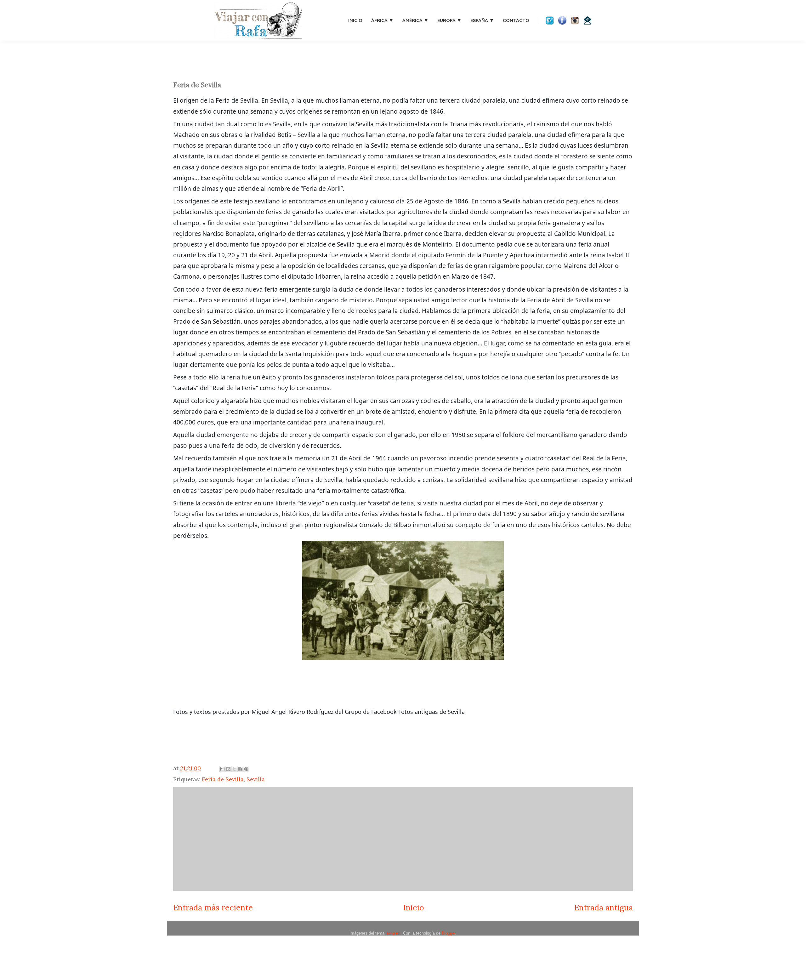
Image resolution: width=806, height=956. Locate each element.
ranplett (393, 933)
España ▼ (482, 20)
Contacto (516, 20)
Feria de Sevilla (223, 779)
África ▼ (382, 20)
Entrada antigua (603, 907)
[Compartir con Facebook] (240, 769)
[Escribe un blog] (228, 769)
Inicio (355, 20)
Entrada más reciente (213, 907)
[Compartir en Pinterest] (246, 769)
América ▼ (415, 20)
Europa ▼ (449, 20)
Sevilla (256, 779)
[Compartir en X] (234, 769)
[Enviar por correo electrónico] (222, 769)
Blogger (448, 933)
